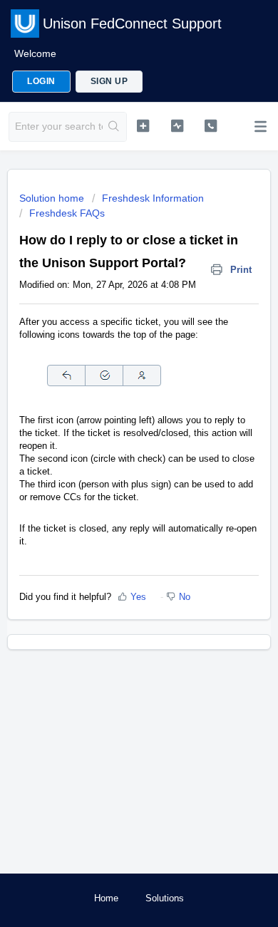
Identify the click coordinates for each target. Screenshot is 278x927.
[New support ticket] (142, 125)
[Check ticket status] (176, 125)
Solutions (164, 898)
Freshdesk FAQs (67, 213)
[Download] (112, 457)
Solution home (53, 198)
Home (106, 898)
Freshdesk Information (153, 198)
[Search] (114, 127)
